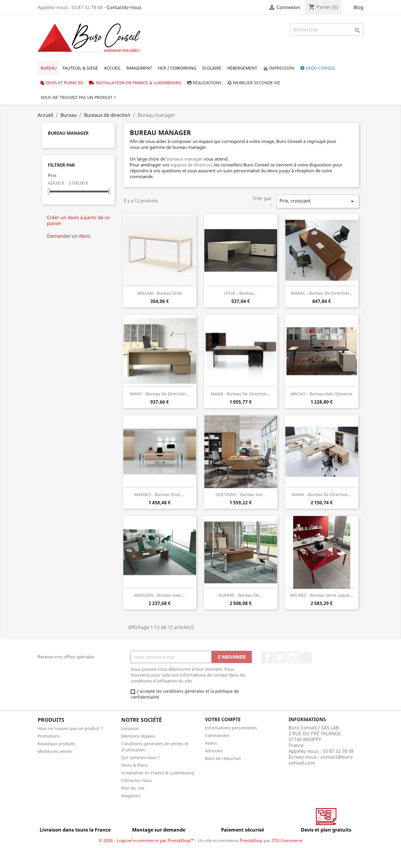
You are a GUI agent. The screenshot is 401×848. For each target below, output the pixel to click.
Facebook (267, 657)
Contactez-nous (124, 7)
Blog (358, 7)
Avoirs (211, 743)
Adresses (214, 750)
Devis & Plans (134, 765)
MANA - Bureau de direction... (240, 394)
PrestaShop (251, 840)
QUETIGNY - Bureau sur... (240, 494)
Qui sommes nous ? (140, 757)
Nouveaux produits (56, 743)
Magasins (130, 795)
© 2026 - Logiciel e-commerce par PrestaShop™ (147, 840)
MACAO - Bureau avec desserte (322, 394)
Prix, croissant (317, 201)
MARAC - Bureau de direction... (322, 293)
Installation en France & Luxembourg (157, 772)
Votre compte (223, 719)
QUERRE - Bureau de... (240, 595)
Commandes (217, 735)
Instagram (293, 657)
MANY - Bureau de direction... (159, 394)
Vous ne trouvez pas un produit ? (70, 728)
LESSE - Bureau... (240, 293)
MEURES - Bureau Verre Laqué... (321, 595)
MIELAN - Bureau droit (159, 293)
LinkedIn (306, 657)
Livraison (130, 728)
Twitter (280, 657)
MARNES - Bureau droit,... (159, 494)
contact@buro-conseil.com (321, 760)
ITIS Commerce (287, 840)
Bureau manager (68, 133)
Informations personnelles (231, 728)
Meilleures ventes (55, 751)
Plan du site (132, 788)
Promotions (49, 736)
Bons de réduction (223, 758)
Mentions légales (138, 736)
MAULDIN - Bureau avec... (159, 595)
